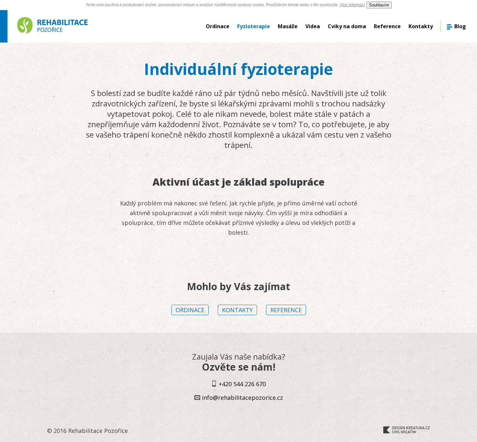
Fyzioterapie (253, 26)
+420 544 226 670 (242, 384)
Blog (459, 26)
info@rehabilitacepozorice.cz (242, 397)
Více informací (352, 5)
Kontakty (421, 26)
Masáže (288, 26)
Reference (387, 26)
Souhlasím (379, 5)
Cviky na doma (347, 26)
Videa (312, 26)
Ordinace (217, 26)
